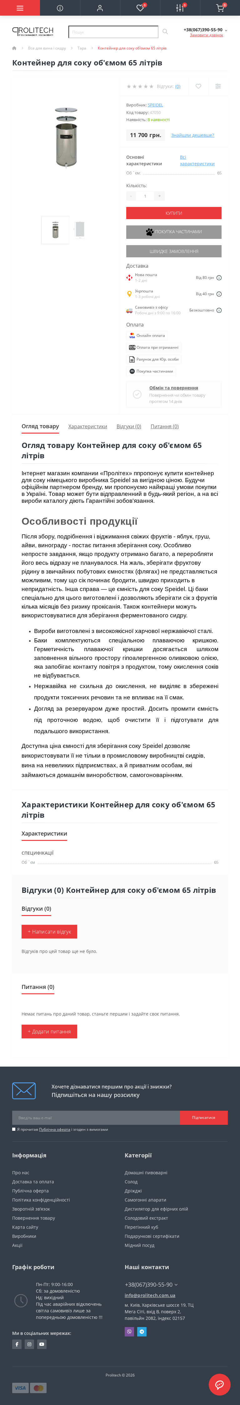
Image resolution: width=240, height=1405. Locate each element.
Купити (174, 213)
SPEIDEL (155, 105)
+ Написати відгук (49, 931)
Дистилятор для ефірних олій (156, 1209)
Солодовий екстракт (146, 1218)
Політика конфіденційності (41, 1200)
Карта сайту (25, 1227)
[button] (100, 8)
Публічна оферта (54, 1129)
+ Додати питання (49, 1031)
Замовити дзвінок (206, 35)
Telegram (142, 1331)
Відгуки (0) (129, 426)
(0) (177, 86)
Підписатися (203, 1117)
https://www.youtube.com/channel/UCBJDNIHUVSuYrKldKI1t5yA (42, 1344)
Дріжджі (133, 1191)
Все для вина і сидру (47, 48)
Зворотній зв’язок (31, 1209)
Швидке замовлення (174, 251)
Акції (17, 1245)
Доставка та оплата (33, 1182)
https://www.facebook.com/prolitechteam (17, 1344)
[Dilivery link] (219, 277)
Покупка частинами (178, 231)
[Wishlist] (198, 86)
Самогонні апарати (145, 1200)
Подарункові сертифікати (152, 1236)
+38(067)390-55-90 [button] (148, 1284)
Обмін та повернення (173, 388)
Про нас (20, 1173)
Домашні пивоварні (146, 1173)
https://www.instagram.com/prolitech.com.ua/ (29, 1344)
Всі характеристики (197, 160)
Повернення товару (33, 1218)
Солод (131, 1182)
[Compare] (218, 86)
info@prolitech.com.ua (150, 1295)
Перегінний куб (141, 1227)
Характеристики (87, 426)
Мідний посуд (139, 1245)
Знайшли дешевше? (192, 135)
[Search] (165, 32)
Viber (129, 1331)
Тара (82, 48)
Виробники (24, 1236)
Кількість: (136, 185)
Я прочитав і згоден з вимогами (62, 1129)
